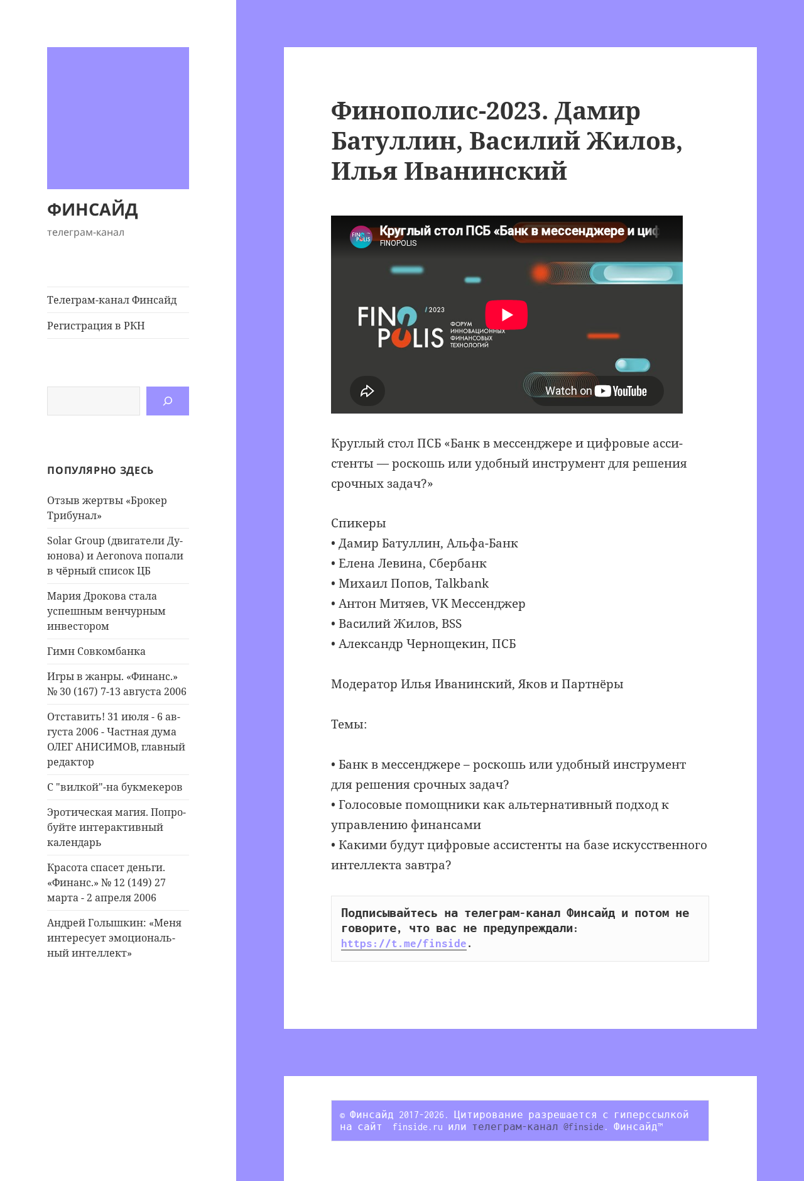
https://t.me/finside (404, 943)
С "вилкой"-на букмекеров (115, 787)
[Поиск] (167, 401)
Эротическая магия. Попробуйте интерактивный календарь (116, 827)
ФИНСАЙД (92, 209)
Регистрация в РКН (96, 325)
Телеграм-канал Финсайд (112, 300)
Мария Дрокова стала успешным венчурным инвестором (106, 611)
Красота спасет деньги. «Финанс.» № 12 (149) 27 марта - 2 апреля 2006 (106, 882)
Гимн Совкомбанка (96, 651)
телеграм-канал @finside (538, 1126)
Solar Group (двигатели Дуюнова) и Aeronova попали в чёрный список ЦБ (115, 556)
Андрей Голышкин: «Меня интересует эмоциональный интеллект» (114, 938)
